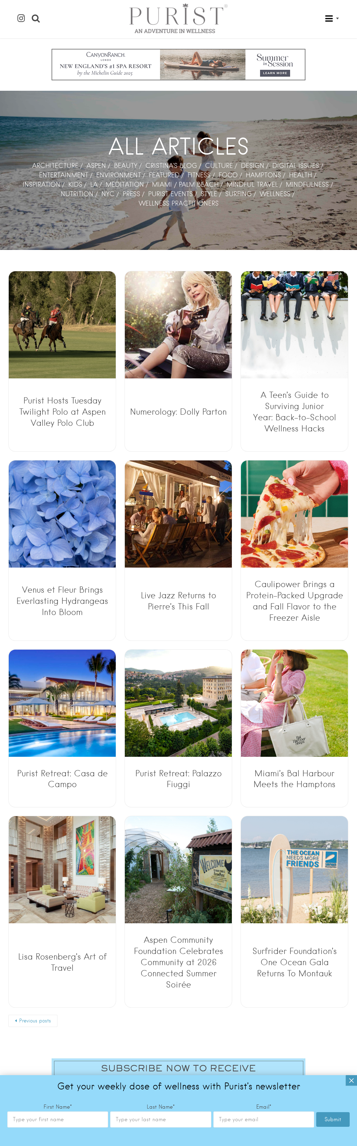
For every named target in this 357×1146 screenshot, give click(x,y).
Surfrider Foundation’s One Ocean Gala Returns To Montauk (294, 962)
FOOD (228, 175)
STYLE (209, 194)
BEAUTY (125, 165)
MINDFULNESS (307, 184)
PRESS (131, 194)
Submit (333, 1119)
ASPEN (96, 165)
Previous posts (35, 1020)
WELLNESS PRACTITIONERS (179, 203)
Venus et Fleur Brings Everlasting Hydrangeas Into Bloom (62, 601)
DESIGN (252, 165)
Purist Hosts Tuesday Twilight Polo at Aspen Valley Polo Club (62, 411)
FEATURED (164, 175)
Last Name (161, 1107)
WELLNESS (275, 194)
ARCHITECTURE (55, 165)
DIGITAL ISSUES (295, 165)
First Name (58, 1107)
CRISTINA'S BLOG (171, 165)
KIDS (75, 184)
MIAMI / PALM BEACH (185, 184)
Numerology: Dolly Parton (178, 412)
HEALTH (300, 175)
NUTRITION (77, 194)
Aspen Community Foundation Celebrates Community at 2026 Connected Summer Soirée (178, 962)
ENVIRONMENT (118, 175)
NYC (108, 194)
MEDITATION (125, 184)
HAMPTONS (263, 175)
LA (94, 184)
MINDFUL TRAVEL (252, 184)
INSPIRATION (41, 184)
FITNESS (199, 175)
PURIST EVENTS (170, 194)
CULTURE (219, 165)
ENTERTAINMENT (63, 175)
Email (263, 1107)
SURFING (238, 194)
